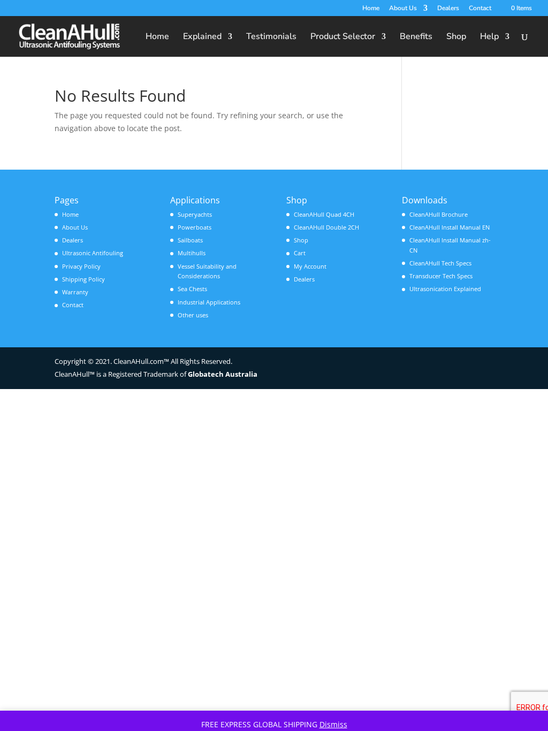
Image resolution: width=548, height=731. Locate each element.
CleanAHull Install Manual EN (449, 227)
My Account (310, 266)
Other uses (193, 315)
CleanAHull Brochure (438, 214)
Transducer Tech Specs (441, 276)
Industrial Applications (209, 302)
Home (370, 8)
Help (489, 37)
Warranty (75, 292)
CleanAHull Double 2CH (326, 227)
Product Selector (342, 37)
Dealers (448, 8)
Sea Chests (192, 289)
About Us (403, 8)
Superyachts (195, 214)
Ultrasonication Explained (445, 289)
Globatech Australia (222, 374)
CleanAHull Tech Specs (440, 263)
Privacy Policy (81, 266)
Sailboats (190, 240)
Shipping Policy (83, 279)
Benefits (416, 37)
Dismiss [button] (333, 724)
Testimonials (271, 37)
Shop (456, 37)
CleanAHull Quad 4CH (324, 214)
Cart (300, 253)
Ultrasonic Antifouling (92, 253)
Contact (480, 8)
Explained (202, 37)
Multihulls (192, 253)
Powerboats (194, 227)
